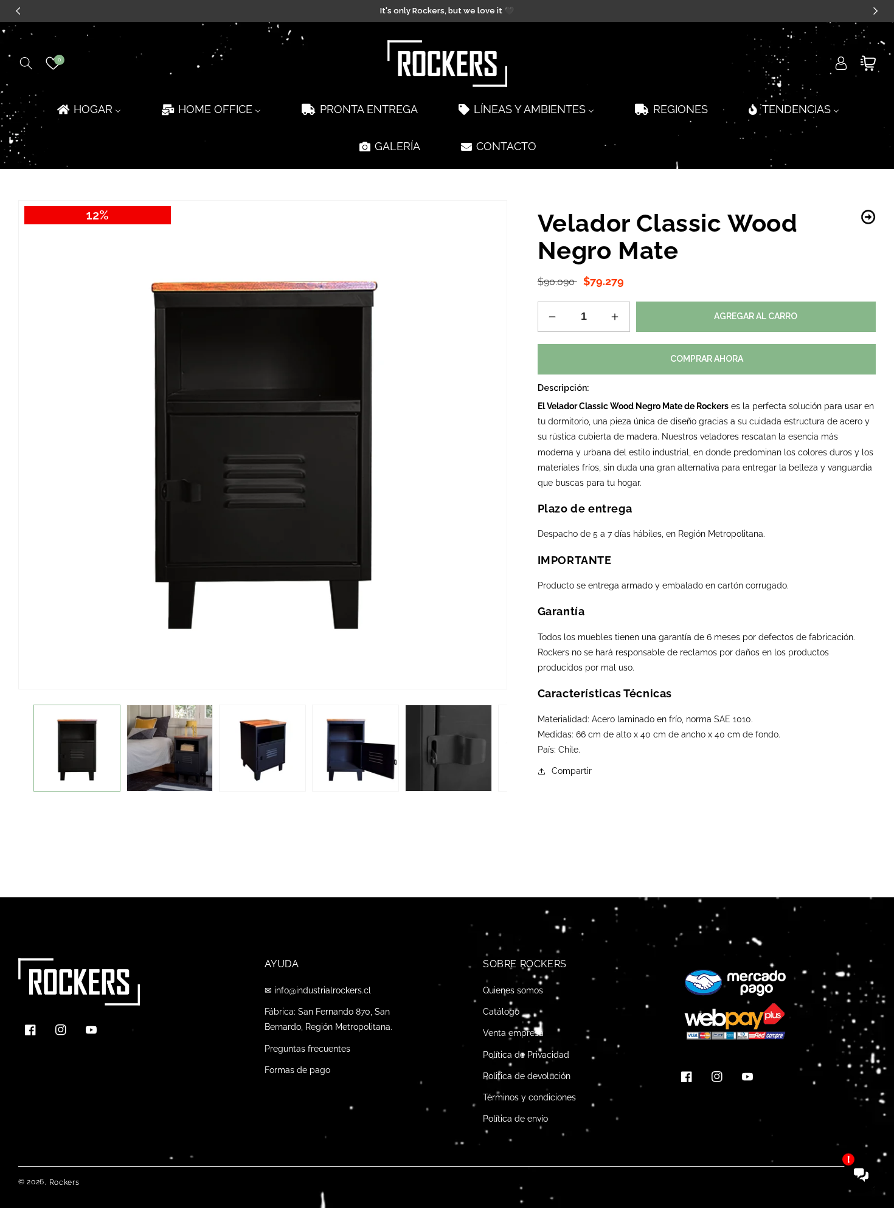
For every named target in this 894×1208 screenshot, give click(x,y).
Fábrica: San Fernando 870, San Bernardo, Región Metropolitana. (328, 1019)
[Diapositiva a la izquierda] (36, 748)
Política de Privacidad (526, 1055)
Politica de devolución (526, 1076)
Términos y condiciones (529, 1097)
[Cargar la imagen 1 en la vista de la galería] (76, 748)
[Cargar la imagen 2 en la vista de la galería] (169, 748)
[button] (25, 63)
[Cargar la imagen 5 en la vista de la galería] (448, 748)
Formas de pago (297, 1070)
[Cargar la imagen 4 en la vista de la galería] (355, 748)
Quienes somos (513, 990)
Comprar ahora (706, 359)
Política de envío (515, 1118)
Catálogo (501, 1011)
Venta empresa (513, 1033)
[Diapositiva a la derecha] (489, 748)
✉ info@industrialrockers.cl (318, 990)
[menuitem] (88, 109)
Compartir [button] (572, 771)
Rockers (64, 1182)
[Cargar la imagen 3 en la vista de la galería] (262, 748)
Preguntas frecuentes (307, 1049)
